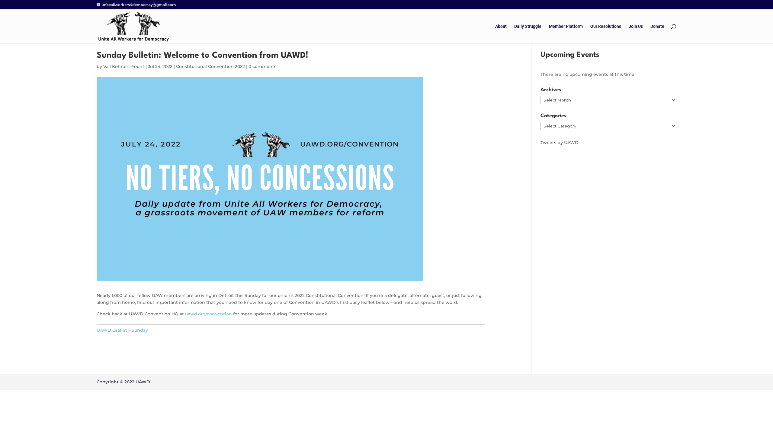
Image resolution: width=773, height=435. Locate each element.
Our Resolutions (605, 26)
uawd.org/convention (208, 314)
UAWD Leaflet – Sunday (122, 330)
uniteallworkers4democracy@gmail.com (138, 4)
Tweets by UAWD (559, 142)
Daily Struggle (527, 26)
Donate (657, 26)
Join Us (636, 26)
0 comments (262, 66)
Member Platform (566, 26)
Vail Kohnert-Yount (123, 66)
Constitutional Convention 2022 (210, 66)
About (501, 26)
